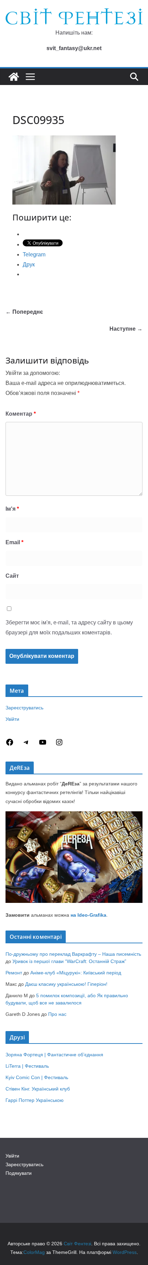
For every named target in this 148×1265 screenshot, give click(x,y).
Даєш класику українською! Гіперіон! (66, 984)
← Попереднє (24, 312)
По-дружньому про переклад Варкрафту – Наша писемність (73, 954)
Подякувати (19, 1173)
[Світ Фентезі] (14, 76)
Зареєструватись (24, 707)
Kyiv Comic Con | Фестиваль (37, 1077)
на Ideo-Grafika (88, 915)
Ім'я (12, 509)
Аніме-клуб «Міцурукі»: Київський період (75, 972)
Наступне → (125, 329)
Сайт (12, 576)
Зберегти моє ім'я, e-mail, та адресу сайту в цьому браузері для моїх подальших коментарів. (69, 627)
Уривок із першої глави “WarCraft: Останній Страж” (69, 961)
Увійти (12, 719)
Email (14, 542)
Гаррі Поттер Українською (35, 1100)
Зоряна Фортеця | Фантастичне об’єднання (54, 1054)
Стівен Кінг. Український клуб (38, 1089)
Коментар (21, 414)
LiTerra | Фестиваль (27, 1066)
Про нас (57, 1014)
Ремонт (14, 972)
